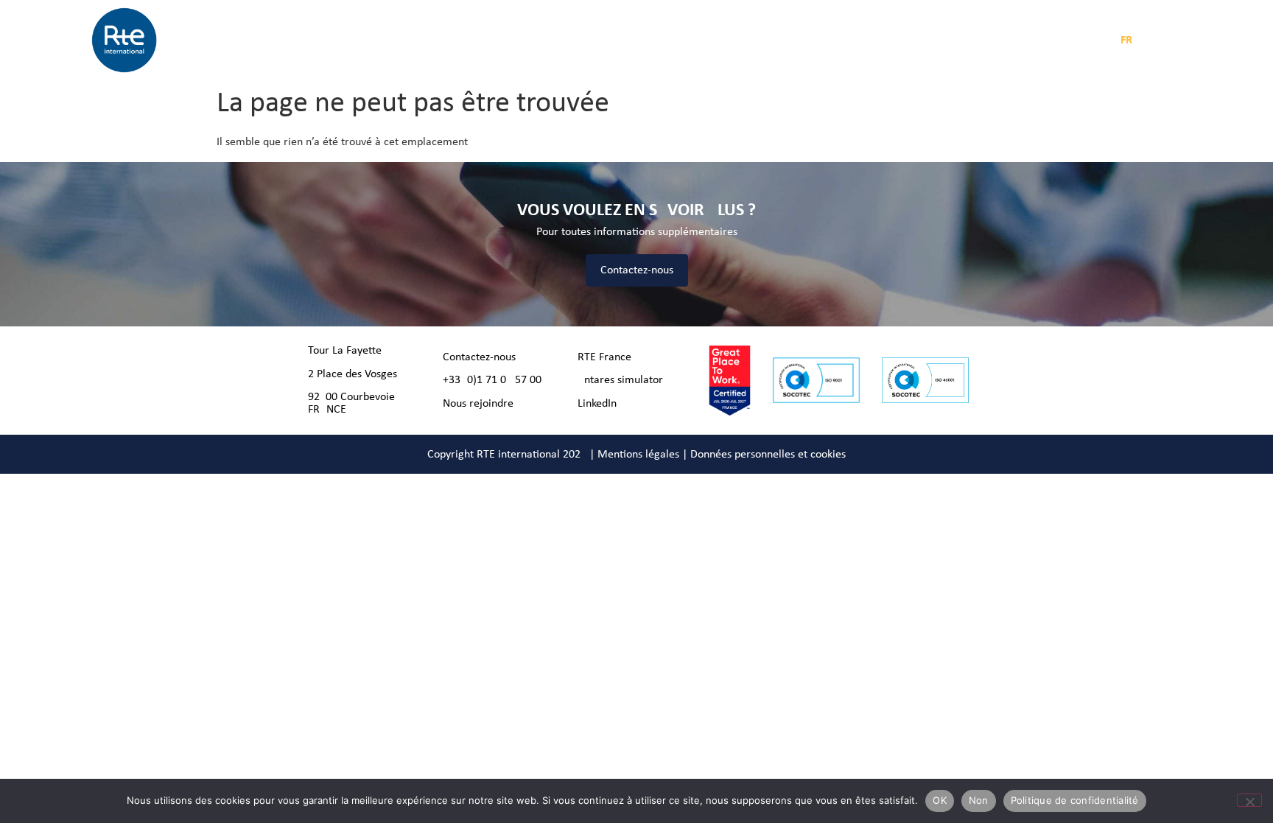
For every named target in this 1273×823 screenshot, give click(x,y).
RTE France (604, 357)
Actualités (572, 40)
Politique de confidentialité (1075, 800)
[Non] (1249, 800)
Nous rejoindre (478, 404)
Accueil (335, 40)
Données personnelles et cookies (768, 454)
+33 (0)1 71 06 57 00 (492, 380)
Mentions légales (638, 454)
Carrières (703, 40)
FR (1126, 40)
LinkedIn (597, 404)
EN (1150, 40)
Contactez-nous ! (482, 357)
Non (979, 800)
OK (940, 800)
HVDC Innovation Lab (791, 40)
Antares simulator (620, 380)
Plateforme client (918, 40)
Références (638, 40)
